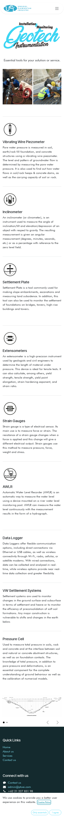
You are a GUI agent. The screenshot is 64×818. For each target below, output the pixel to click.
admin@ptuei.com (19, 787)
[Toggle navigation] (56, 8)
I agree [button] (55, 812)
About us (8, 751)
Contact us (9, 760)
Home (6, 747)
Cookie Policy (44, 802)
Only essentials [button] (40, 812)
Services (7, 755)
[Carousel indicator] (4, 722)
